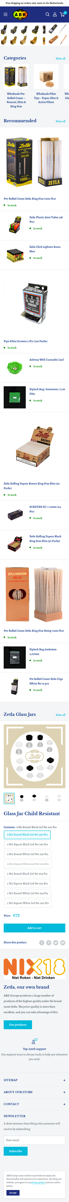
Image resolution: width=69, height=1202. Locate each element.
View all (60, 58)
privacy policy (38, 1182)
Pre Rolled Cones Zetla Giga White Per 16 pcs (46, 681)
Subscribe (15, 1151)
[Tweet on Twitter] (55, 942)
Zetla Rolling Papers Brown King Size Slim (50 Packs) (32, 486)
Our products (17, 1025)
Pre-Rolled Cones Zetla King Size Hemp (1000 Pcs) (34, 631)
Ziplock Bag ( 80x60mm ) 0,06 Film (47, 391)
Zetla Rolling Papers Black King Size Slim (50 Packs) (45, 538)
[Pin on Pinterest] (48, 942)
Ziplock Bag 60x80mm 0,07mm (42, 651)
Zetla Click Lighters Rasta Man (45, 249)
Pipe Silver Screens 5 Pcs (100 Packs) (25, 341)
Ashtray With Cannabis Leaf (46, 360)
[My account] (55, 14)
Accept (13, 1192)
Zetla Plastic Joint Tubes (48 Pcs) (46, 219)
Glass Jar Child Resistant (32, 813)
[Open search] (48, 14)
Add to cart (34, 928)
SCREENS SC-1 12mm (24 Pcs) (45, 509)
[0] (62, 14)
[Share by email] (62, 942)
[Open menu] (5, 14)
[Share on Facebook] (41, 942)
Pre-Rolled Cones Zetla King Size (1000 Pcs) (30, 199)
